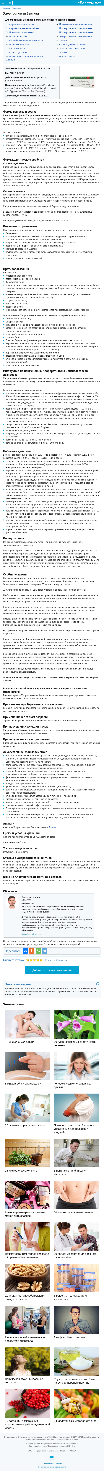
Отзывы (63, 52)
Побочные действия (19, 44)
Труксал (52, 827)
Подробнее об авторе (31, 934)
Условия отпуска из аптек (72, 48)
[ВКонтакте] (25, 951)
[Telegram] (44, 951)
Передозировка (17, 48)
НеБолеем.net (88, 3)
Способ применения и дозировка (26, 40)
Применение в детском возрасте (75, 24)
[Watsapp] (38, 951)
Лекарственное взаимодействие (75, 36)
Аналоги (63, 40)
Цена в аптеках (67, 56)
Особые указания (18, 52)
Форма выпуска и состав (21, 24)
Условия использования (52, 1463)
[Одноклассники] (31, 951)
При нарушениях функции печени (76, 32)
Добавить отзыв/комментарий (52, 970)
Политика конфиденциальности (52, 1467)
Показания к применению (22, 32)
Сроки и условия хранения (72, 44)
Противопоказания (18, 36)
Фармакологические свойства (24, 28)
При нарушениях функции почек (75, 28)
